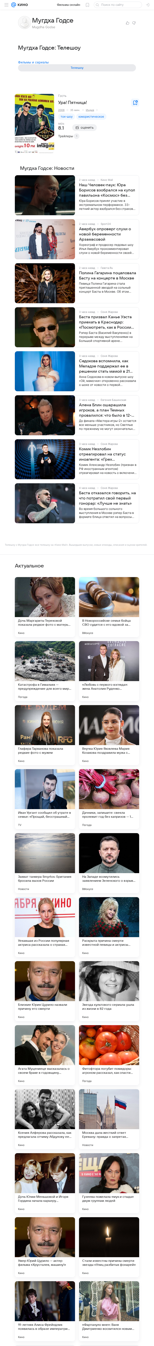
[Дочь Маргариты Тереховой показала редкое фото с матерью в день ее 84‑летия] (45, 607)
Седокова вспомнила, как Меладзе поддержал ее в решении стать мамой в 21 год (104, 366)
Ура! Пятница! (72, 102)
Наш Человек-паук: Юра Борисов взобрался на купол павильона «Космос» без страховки (107, 190)
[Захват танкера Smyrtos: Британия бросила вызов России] (45, 863)
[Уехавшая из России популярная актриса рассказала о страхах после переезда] (45, 927)
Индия (90, 110)
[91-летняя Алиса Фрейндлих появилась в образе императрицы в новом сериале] (45, 1311)
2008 (61, 110)
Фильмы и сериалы (33, 62)
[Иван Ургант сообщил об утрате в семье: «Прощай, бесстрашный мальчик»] (45, 799)
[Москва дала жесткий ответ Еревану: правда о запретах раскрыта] (109, 1119)
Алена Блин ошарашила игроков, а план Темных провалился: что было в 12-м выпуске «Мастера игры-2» (106, 410)
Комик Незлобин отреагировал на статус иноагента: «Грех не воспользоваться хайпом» (107, 454)
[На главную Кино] (22, 5)
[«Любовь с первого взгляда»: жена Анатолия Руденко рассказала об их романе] (109, 671)
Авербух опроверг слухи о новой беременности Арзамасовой (105, 234)
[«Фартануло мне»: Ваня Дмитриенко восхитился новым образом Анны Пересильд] (109, 1311)
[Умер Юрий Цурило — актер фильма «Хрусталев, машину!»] (45, 1247)
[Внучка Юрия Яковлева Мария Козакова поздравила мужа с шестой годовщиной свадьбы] (109, 735)
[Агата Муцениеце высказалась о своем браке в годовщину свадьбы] (45, 1055)
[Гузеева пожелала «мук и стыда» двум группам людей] (109, 1183)
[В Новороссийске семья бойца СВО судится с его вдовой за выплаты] (109, 607)
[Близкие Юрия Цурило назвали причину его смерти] (45, 991)
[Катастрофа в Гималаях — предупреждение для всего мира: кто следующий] (45, 671)
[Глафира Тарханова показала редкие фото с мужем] (45, 735)
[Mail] (13, 5)
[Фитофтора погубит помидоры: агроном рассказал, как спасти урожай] (109, 1055)
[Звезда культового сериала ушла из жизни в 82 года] (109, 991)
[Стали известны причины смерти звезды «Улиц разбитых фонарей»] (109, 1247)
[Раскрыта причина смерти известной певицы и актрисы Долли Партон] (109, 927)
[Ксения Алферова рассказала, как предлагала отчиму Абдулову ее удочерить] (45, 1119)
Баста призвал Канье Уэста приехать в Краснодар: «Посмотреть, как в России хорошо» (105, 322)
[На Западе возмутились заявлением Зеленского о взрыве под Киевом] (109, 863)
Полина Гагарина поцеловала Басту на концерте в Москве (107, 275)
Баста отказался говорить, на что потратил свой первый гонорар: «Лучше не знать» (107, 498)
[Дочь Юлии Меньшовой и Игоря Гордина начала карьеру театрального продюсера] (45, 1183)
